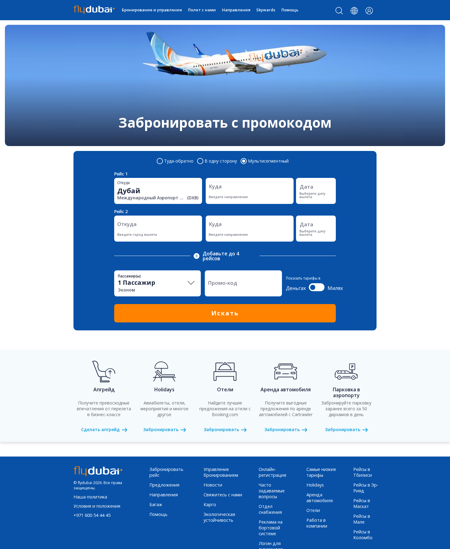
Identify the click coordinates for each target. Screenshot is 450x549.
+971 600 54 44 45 (92, 515)
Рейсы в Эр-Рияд (365, 488)
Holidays (315, 485)
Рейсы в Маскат (361, 503)
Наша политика (90, 497)
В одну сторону (220, 161)
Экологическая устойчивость (219, 517)
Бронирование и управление (152, 10)
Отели (313, 510)
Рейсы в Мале (361, 519)
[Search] (339, 12)
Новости (213, 485)
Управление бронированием (221, 472)
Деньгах (296, 288)
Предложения (164, 485)
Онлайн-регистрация (272, 472)
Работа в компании (316, 523)
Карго (210, 504)
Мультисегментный (268, 161)
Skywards (265, 10)
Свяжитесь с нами (223, 495)
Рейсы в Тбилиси (362, 472)
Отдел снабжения (270, 509)
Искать (224, 313)
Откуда (123, 183)
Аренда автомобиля (319, 497)
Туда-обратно (178, 161)
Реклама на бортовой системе (271, 527)
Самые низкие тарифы (321, 472)
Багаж (155, 504)
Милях (335, 288)
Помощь (289, 10)
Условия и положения (96, 506)
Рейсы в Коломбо (363, 534)
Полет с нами (202, 10)
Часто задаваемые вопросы (272, 490)
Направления (236, 10)
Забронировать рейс (166, 472)
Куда (215, 186)
